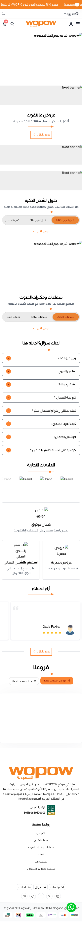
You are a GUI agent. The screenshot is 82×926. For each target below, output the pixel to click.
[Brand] (26, 483)
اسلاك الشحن (41, 840)
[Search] (12, 24)
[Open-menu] (77, 23)
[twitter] (49, 896)
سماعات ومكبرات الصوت (41, 847)
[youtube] (24, 896)
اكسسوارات (41, 861)
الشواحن (41, 833)
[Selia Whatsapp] (71, 907)
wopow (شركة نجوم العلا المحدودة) (23, 907)
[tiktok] (32, 896)
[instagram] (58, 896)
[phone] (4, 14)
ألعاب (41, 854)
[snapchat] (41, 896)
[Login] (70, 24)
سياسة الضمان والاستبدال (41, 869)
